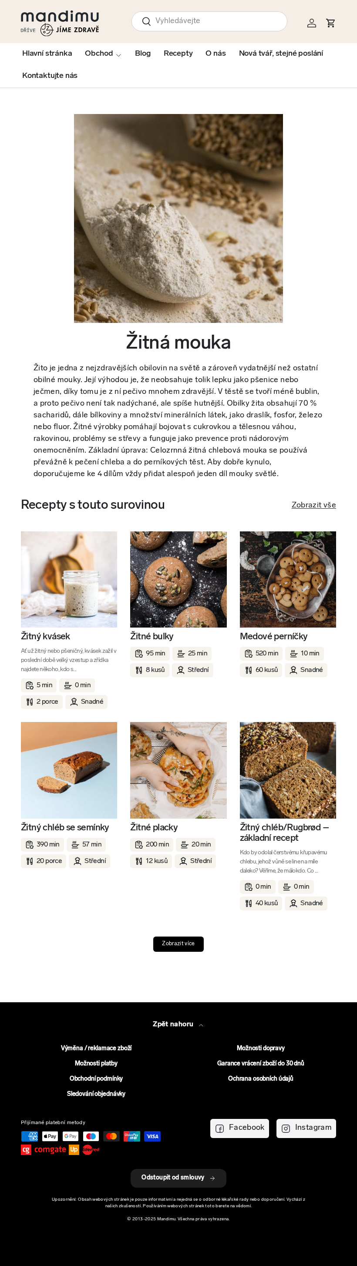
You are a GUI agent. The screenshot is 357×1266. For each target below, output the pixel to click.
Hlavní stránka (47, 54)
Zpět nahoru (174, 1024)
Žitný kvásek (45, 636)
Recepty (178, 54)
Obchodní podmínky (96, 1079)
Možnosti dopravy (261, 1048)
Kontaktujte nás (49, 76)
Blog (142, 54)
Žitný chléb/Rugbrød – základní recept (284, 833)
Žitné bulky (151, 636)
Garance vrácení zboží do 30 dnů (260, 1064)
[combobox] (209, 21)
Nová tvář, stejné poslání (281, 54)
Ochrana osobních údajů (260, 1079)
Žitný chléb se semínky (65, 828)
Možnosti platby (96, 1064)
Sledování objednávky (96, 1094)
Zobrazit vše (314, 506)
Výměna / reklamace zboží (96, 1048)
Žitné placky (154, 828)
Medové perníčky (274, 636)
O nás (215, 54)
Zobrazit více (178, 944)
